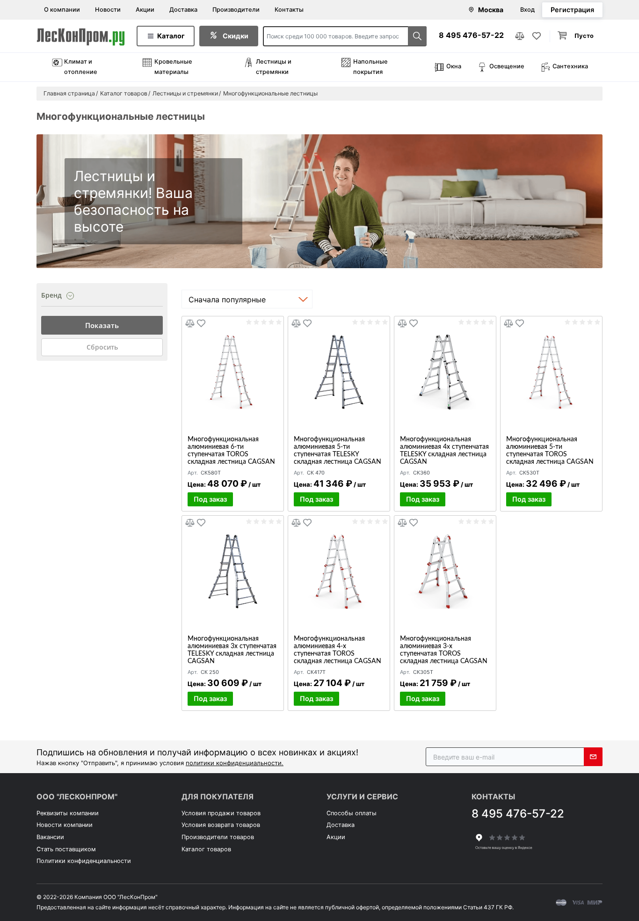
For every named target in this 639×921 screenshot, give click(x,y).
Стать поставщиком (66, 849)
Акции (145, 9)
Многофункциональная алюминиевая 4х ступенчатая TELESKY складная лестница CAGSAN (444, 450)
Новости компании (64, 824)
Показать (102, 325)
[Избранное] (536, 36)
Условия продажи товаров (221, 813)
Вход (527, 9)
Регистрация (572, 10)
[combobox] (247, 299)
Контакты (289, 9)
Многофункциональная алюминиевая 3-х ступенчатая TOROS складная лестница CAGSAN (443, 650)
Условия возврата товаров (221, 824)
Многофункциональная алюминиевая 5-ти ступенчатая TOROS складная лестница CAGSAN (550, 450)
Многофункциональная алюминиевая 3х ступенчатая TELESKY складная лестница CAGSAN (232, 650)
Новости (108, 9)
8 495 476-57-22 (471, 35)
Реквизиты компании (67, 813)
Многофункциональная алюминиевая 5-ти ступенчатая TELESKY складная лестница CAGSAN (337, 450)
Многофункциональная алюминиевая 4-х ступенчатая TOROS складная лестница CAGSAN (337, 650)
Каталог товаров (206, 849)
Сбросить (102, 347)
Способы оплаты (352, 813)
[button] (576, 36)
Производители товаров (218, 837)
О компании (62, 9)
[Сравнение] (519, 36)
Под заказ (210, 499)
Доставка (183, 9)
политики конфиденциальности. (234, 763)
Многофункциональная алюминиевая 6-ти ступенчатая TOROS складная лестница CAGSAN (231, 450)
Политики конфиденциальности (83, 860)
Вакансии (50, 837)
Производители (236, 9)
